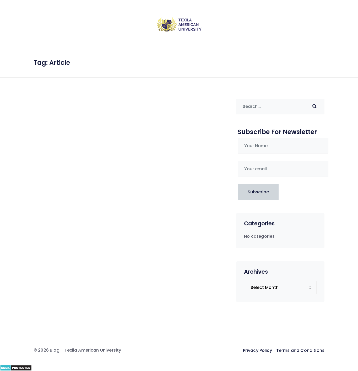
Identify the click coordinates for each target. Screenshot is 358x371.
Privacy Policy (257, 350)
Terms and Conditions (300, 350)
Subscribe (258, 192)
